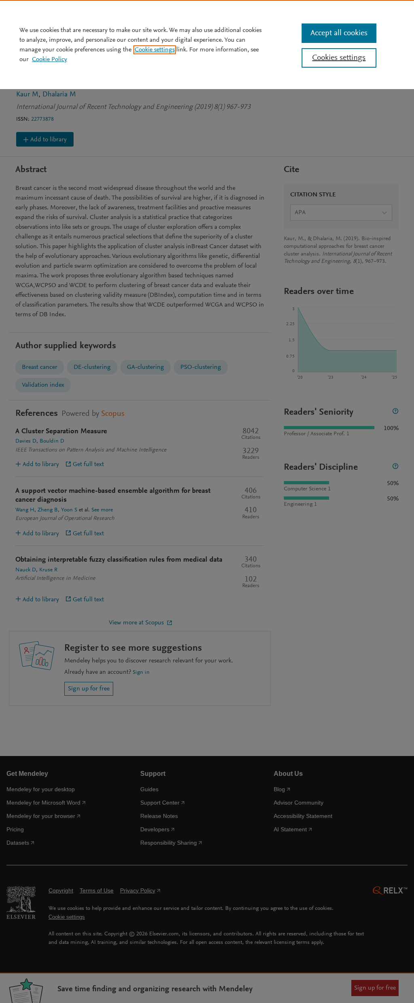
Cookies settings (338, 58)
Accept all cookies (339, 33)
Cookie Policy (49, 59)
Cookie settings (155, 50)
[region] (207, 44)
